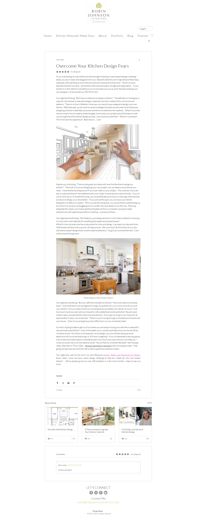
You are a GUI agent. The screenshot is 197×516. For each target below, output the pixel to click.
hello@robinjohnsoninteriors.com (98, 502)
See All (149, 403)
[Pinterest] (101, 492)
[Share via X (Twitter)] (63, 383)
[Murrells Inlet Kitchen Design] (61, 416)
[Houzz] (105, 492)
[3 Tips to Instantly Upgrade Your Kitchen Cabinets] (98, 416)
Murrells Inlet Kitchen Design (60, 429)
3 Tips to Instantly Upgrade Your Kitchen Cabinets (96, 430)
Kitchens (59, 376)
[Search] (152, 35)
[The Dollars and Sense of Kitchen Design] (135, 416)
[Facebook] (91, 492)
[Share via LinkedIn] (68, 383)
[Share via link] (74, 383)
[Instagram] (96, 492)
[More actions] (139, 59)
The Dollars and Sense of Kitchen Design (132, 430)
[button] (149, 41)
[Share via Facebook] (57, 383)
